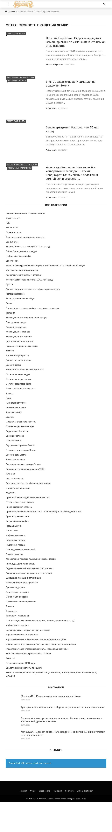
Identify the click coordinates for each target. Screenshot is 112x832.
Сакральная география (17, 521)
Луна (8, 398)
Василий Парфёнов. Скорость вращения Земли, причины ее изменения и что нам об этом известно (75, 42)
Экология (10, 658)
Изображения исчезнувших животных (25, 369)
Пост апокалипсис (15, 478)
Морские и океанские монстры (21, 421)
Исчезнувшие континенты (19, 336)
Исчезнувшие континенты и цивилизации (26, 317)
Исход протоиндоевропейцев (20, 298)
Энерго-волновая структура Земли (23, 464)
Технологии (11, 611)
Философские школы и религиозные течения (28, 653)
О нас (32, 790)
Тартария (10, 313)
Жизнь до (10, 473)
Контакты (69, 790)
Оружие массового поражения (21, 601)
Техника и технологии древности (22, 582)
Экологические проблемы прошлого (24, 668)
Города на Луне (13, 526)
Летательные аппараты (17, 592)
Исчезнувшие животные (18, 331)
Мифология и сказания (17, 625)
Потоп (9, 303)
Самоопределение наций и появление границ (28, 483)
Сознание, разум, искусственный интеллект (28, 630)
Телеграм (57, 790)
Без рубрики (12, 242)
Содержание (44, 790)
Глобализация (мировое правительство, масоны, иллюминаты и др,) (40, 620)
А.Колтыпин (51, 108)
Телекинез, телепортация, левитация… (25, 237)
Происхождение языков (17, 516)
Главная (23, 790)
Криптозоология (14, 412)
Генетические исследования (20, 502)
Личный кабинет (85, 790)
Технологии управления (17, 615)
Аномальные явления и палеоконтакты (25, 213)
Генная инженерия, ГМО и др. (20, 663)
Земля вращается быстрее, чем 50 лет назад (72, 129)
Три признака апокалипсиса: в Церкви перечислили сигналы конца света (62, 707)
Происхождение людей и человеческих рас (27, 497)
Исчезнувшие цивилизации (19, 341)
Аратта (9, 284)
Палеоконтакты (13, 232)
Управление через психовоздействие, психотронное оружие (36, 639)
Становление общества (17, 488)
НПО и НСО (12, 227)
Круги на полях (13, 218)
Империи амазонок (15, 294)
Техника (10, 606)
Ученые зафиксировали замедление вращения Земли (70, 83)
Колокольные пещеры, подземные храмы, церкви (31, 559)
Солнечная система (16, 407)
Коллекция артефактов (17, 355)
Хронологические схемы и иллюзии (23, 275)
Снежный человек (15, 436)
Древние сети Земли (16, 455)
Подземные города (15, 545)
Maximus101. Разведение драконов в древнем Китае (51, 696)
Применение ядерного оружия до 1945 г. (26, 469)
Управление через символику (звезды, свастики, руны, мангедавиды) (41, 644)
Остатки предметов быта (18, 384)
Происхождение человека (19, 507)
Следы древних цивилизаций (20, 549)
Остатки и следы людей (18, 374)
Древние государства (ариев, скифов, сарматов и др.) (33, 289)
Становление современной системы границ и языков (32, 308)
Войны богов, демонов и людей (21, 251)
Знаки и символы (14, 554)
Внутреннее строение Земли (21, 77)
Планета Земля (13, 440)
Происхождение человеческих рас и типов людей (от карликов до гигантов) (43, 511)
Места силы (12, 530)
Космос (9, 393)
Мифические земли (15, 535)
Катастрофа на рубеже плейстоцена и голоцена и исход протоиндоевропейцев (45, 265)
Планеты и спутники (16, 403)
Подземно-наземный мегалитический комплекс (29, 568)
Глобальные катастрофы (20, 168)
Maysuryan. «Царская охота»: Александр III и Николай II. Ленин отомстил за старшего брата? (63, 733)
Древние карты (13, 365)
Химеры (10, 350)
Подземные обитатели (17, 431)
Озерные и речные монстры (20, 426)
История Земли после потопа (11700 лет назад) (29, 279)
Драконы (10, 417)
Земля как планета (16, 33)
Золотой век (12, 261)
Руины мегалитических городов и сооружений (29, 573)
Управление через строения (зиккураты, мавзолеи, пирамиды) (37, 649)
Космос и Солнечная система (20, 388)
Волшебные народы (16, 327)
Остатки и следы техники (18, 379)
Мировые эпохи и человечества (22, 270)
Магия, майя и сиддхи (17, 596)
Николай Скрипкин (54, 64)
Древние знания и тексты (18, 360)
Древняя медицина (15, 587)
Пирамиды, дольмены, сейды (20, 563)
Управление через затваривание (22, 634)
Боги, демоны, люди (16, 322)
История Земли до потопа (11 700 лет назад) (28, 246)
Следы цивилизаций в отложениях (23, 578)
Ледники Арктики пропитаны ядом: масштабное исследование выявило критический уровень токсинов (62, 719)
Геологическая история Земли (22, 165)
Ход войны (11, 492)
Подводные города (15, 540)
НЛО (8, 223)
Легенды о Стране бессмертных (22, 346)
